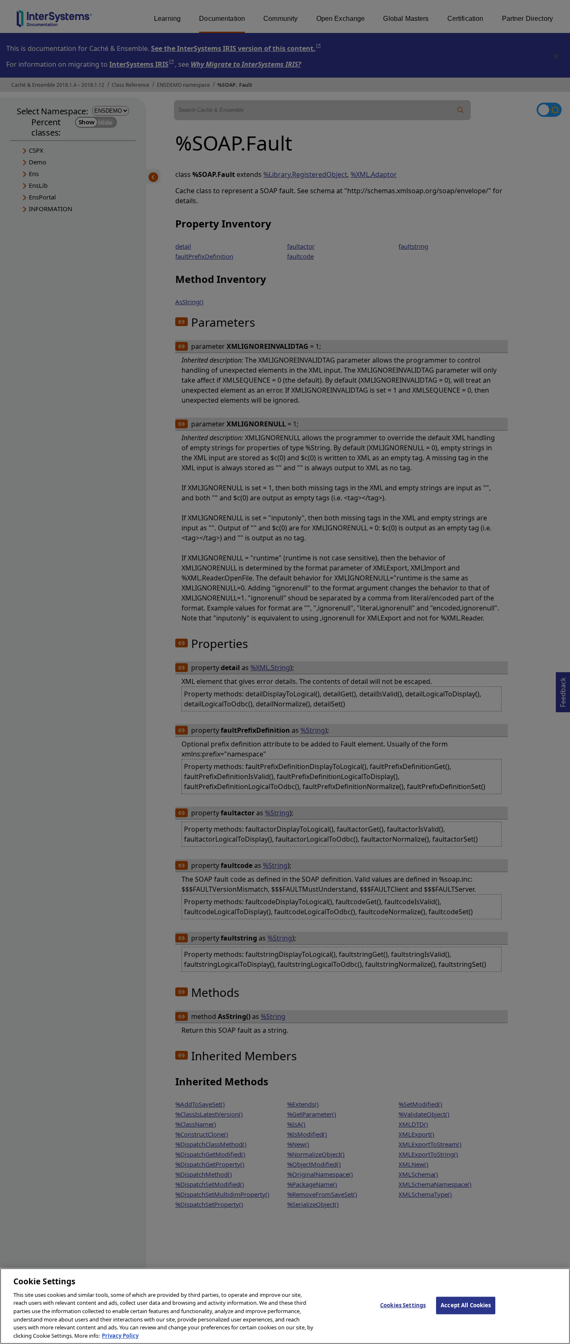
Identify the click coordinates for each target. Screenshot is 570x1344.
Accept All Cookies (466, 1305)
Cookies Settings (403, 1305)
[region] (285, 1306)
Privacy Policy (120, 1335)
